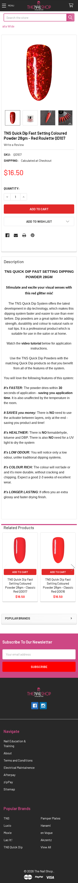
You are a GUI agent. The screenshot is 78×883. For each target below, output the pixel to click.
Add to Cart (20, 572)
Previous (5, 568)
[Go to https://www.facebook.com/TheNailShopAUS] (34, 705)
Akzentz (46, 840)
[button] (8, 5)
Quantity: (12, 188)
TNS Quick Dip (13, 847)
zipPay (8, 782)
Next (73, 568)
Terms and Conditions (18, 760)
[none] (39, 72)
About (8, 753)
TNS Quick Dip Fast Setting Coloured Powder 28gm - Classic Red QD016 (58, 585)
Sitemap (9, 789)
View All (46, 847)
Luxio (7, 825)
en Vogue (47, 833)
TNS (6, 818)
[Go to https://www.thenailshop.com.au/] (39, 5)
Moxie (8, 833)
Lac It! (8, 840)
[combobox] (39, 17)
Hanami (46, 825)
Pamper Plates (50, 818)
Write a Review (14, 144)
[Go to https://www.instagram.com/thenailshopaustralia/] (43, 705)
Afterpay (9, 775)
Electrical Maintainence (19, 767)
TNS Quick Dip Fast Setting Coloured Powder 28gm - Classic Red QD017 (20, 585)
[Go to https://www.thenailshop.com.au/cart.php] (72, 5)
